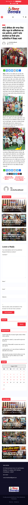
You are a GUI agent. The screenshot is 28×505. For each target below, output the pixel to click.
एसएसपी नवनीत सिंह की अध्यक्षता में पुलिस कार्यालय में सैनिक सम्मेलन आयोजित (13, 208)
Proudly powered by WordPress (9, 497)
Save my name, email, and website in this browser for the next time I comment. (12, 307)
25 (7, 382)
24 (4, 382)
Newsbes (22, 497)
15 (20, 377)
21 (17, 379)
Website (4, 297)
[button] (23, 17)
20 (14, 379)
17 (4, 379)
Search (4, 319)
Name (4, 281)
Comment (5, 254)
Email (3, 289)
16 (23, 377)
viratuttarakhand (13, 42)
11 (7, 377)
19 (10, 379)
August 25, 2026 (8, 412)
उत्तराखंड (5, 204)
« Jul (3, 389)
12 (10, 377)
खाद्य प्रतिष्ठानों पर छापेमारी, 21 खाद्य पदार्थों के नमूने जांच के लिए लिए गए (13, 221)
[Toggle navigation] (13, 17)
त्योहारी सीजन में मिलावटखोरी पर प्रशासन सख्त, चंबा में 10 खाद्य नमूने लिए (13, 236)
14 (17, 377)
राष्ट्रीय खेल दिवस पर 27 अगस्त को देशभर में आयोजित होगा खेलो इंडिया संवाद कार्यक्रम (13, 454)
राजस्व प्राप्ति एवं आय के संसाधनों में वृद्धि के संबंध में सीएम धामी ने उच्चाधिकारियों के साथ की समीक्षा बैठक (18, 178)
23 (23, 379)
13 (13, 377)
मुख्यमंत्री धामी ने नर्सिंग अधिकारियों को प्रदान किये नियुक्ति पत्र (9, 178)
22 (20, 379)
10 (4, 377)
